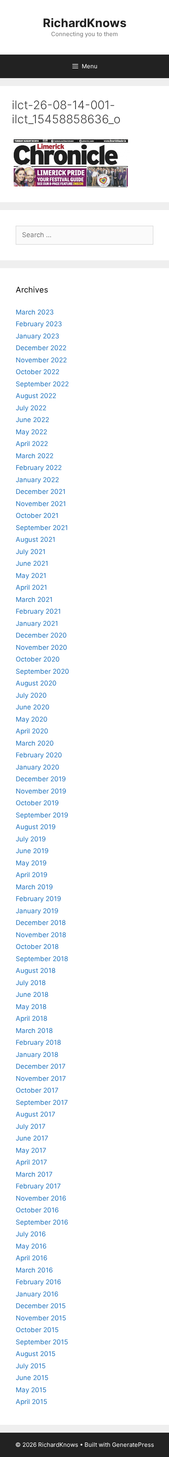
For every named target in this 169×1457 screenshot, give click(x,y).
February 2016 (38, 1282)
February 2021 (38, 611)
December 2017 (41, 1066)
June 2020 (33, 707)
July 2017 (31, 1126)
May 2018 (31, 1007)
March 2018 (34, 1031)
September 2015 (42, 1342)
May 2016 (31, 1246)
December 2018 (41, 923)
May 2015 (31, 1390)
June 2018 (32, 994)
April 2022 (32, 444)
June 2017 (32, 1138)
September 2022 (42, 384)
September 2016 (42, 1222)
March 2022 (34, 456)
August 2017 (35, 1114)
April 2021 (31, 587)
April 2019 (32, 875)
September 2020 (42, 671)
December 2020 (41, 635)
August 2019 (36, 827)
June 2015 (32, 1378)
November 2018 (41, 935)
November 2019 (41, 791)
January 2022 (37, 480)
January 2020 (37, 767)
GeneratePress (133, 1444)
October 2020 (38, 659)
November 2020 (41, 647)
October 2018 (37, 947)
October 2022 (37, 372)
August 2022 (36, 396)
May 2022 (31, 432)
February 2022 (39, 468)
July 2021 (31, 552)
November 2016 (41, 1198)
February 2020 (39, 755)
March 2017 (34, 1174)
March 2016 (34, 1270)
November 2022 (41, 360)
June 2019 (32, 851)
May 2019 (31, 863)
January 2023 (37, 336)
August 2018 (35, 970)
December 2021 (41, 491)
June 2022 (32, 420)
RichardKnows (85, 23)
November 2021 (41, 504)
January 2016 (37, 1294)
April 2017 (31, 1162)
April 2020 (32, 731)
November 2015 (41, 1318)
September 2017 (42, 1102)
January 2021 (37, 623)
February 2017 (38, 1186)
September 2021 (42, 528)
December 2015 (41, 1306)
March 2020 (35, 743)
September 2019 (42, 815)
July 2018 (31, 983)
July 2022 (31, 408)
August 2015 (35, 1354)
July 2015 (31, 1366)
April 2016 (32, 1258)
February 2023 (39, 324)
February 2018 (38, 1042)
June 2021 (32, 563)
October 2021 (37, 515)
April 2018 (31, 1018)
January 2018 (37, 1054)
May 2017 (31, 1150)
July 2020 (31, 695)
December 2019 (41, 779)
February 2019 (38, 899)
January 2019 (37, 911)
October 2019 (37, 803)
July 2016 (31, 1234)
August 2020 (36, 683)
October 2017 (37, 1090)
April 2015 (31, 1402)
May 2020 (32, 719)
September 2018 (42, 959)
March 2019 (34, 887)
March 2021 (34, 599)
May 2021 (31, 576)
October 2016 (37, 1210)
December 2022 (41, 348)
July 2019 (31, 839)
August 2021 (35, 539)
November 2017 (41, 1078)
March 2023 (35, 312)
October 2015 (37, 1330)
